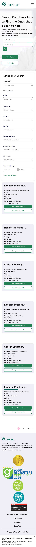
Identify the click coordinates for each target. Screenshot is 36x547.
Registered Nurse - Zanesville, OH (14, 227)
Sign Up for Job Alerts (18, 210)
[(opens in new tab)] (18, 472)
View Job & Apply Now (18, 206)
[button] (10, 57)
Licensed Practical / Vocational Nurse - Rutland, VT (14, 185)
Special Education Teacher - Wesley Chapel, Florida (13, 346)
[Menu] (32, 4)
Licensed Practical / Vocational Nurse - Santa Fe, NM (17, 386)
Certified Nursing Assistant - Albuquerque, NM (17, 264)
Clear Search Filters (10, 175)
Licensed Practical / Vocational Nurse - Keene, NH (14, 304)
